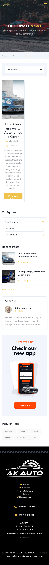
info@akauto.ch (26, 514)
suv (34, 437)
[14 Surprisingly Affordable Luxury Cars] (8, 276)
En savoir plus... (13, 197)
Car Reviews (11, 234)
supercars (21, 437)
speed (35, 431)
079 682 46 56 (26, 506)
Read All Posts (8, 289)
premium (9, 431)
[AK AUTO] (6, 4)
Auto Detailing (11, 222)
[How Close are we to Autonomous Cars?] (13, 99)
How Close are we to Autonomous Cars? (13, 130)
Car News (9, 228)
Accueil (5, 56)
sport (7, 437)
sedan (22, 431)
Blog (14, 56)
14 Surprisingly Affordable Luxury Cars (31, 273)
